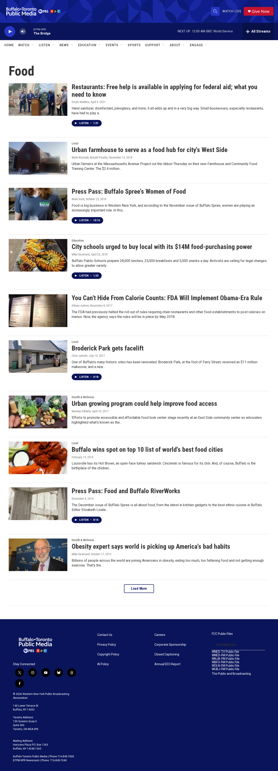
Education (78, 240)
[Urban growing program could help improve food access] (38, 412)
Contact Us (104, 635)
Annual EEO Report (167, 664)
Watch (24, 45)
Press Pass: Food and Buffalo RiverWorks (126, 491)
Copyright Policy (108, 654)
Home (9, 45)
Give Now (260, 11)
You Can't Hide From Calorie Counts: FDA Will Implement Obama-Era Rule (167, 298)
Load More (139, 588)
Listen (44, 45)
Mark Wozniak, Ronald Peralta (90, 157)
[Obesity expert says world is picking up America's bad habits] (38, 555)
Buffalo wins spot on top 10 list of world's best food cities (147, 449)
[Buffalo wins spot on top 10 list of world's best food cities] (38, 458)
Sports (134, 45)
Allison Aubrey (80, 305)
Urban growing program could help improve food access (144, 403)
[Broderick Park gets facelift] (38, 356)
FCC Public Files (222, 633)
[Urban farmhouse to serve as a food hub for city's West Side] (38, 158)
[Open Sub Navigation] (33, 45)
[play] (9, 31)
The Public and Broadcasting (231, 673)
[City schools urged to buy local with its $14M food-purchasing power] (38, 255)
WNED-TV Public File (225, 651)
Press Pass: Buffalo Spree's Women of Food (129, 191)
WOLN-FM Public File (225, 665)
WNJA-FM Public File (226, 658)
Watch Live (232, 11)
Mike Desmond (81, 254)
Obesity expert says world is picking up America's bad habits (151, 546)
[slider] (29, 31)
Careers (159, 635)
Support (152, 45)
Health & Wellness (83, 397)
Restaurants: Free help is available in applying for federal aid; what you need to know (164, 90)
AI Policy (103, 664)
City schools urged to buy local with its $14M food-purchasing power (162, 246)
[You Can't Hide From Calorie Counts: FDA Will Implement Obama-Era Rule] (38, 310)
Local (75, 143)
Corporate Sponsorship (170, 644)
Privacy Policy (106, 644)
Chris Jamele (80, 355)
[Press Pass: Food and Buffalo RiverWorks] (38, 503)
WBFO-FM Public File (225, 662)
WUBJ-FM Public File (225, 669)
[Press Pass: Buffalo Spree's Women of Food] (38, 204)
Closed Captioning (166, 654)
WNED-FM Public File (225, 655)
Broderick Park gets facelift (108, 348)
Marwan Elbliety (81, 411)
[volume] (22, 31)
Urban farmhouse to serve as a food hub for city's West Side (149, 150)
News (64, 45)
